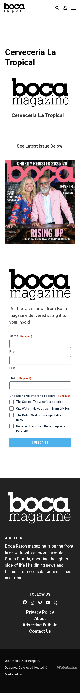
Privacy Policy (40, 612)
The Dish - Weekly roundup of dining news (40, 417)
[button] (73, 8)
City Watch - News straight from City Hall (43, 408)
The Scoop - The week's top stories (39, 401)
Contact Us (40, 631)
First (12, 351)
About (40, 618)
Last (12, 368)
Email (20, 378)
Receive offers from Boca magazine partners (40, 428)
